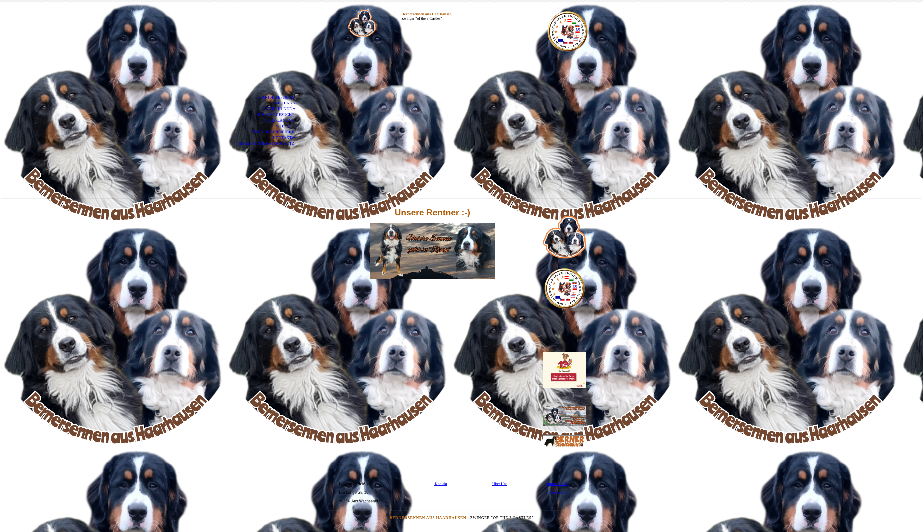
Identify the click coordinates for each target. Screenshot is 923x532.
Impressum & (557, 484)
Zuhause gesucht (275, 115)
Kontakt (282, 138)
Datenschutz (558, 492)
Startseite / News (276, 97)
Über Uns (282, 103)
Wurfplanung (279, 120)
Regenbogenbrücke (272, 132)
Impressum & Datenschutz (266, 143)
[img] (361, 23)
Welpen (284, 126)
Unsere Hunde (277, 109)
